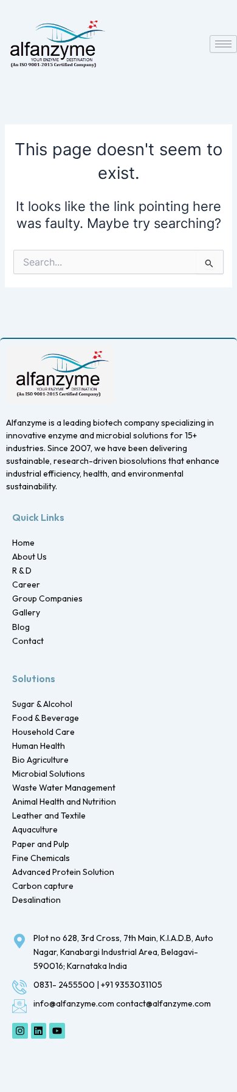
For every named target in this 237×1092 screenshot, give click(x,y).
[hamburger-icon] (223, 44)
